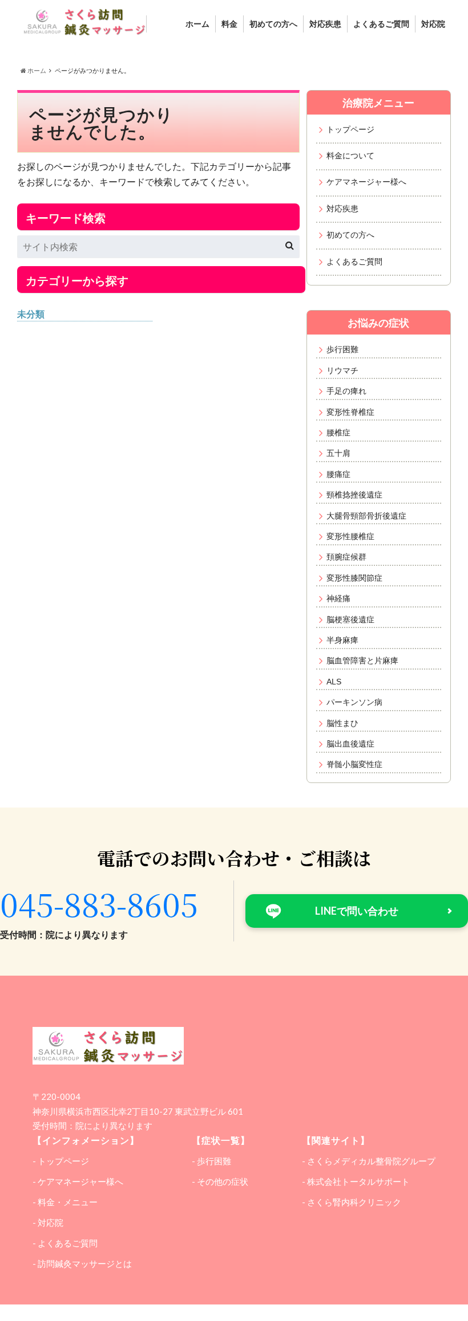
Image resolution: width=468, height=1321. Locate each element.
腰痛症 (338, 474)
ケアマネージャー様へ (366, 181)
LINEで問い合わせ (356, 910)
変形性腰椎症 (350, 536)
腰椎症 (338, 432)
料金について (350, 155)
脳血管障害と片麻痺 (362, 660)
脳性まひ (342, 723)
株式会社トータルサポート (358, 1181)
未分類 (31, 313)
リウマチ (342, 370)
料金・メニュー (68, 1202)
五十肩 (338, 453)
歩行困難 (342, 349)
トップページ (350, 129)
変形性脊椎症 (350, 412)
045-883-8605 (99, 903)
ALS (333, 681)
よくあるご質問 (381, 23)
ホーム (197, 23)
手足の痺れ (346, 391)
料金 (229, 23)
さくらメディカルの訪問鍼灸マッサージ (229, 1313)
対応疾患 (325, 23)
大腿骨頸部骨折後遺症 (366, 515)
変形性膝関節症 (354, 577)
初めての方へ (273, 23)
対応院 (433, 23)
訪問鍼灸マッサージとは (85, 1263)
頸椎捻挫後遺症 (354, 494)
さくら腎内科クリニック (354, 1202)
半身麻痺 (342, 640)
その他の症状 (222, 1181)
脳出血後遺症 (350, 743)
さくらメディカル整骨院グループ (371, 1161)
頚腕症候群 (346, 556)
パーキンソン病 (354, 702)
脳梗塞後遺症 (350, 619)
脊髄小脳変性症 (354, 764)
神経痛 (338, 598)
